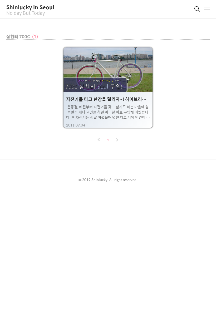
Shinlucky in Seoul (30, 7)
